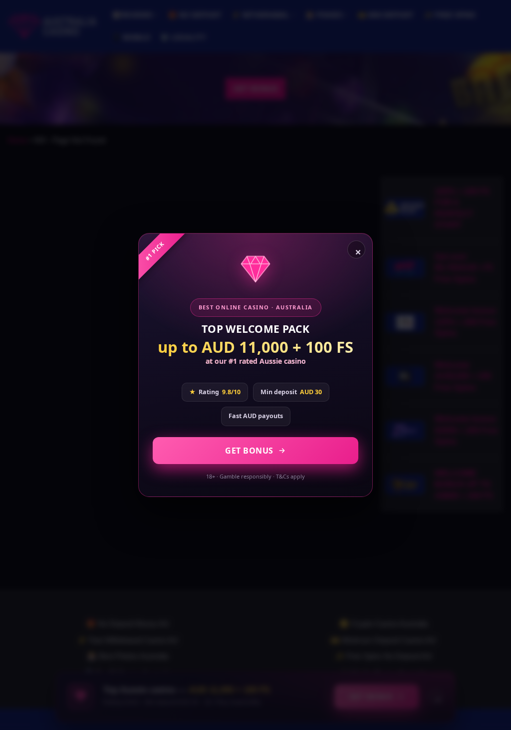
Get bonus (249, 450)
